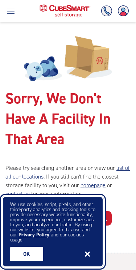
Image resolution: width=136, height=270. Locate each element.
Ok (26, 254)
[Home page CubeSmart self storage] (65, 6)
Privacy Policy (33, 234)
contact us (17, 194)
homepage (93, 185)
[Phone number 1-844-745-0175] (108, 11)
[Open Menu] (11, 10)
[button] (105, 218)
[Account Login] (122, 11)
